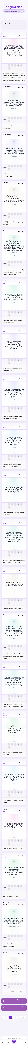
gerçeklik (5, 89)
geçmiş (4, 523)
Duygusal (5, 427)
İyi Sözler (15, 6)
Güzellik (5, 955)
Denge (4, 857)
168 (24, 1017)
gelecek (5, 715)
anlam (4, 475)
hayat (4, 137)
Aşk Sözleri (5, 36)
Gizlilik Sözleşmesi (16, 1038)
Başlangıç (5, 811)
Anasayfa (9, 1038)
